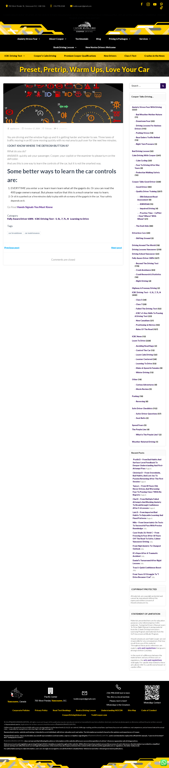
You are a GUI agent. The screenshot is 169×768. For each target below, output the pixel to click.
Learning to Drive (79, 218)
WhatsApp (148, 702)
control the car (143, 350)
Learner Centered (144, 359)
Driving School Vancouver (143, 254)
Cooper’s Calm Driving (45, 56)
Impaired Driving (147, 208)
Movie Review (142, 389)
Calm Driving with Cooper (144, 155)
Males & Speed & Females (147, 368)
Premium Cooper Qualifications (80, 56)
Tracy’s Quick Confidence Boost (147, 567)
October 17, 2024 (32, 128)
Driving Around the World (144, 245)
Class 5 (139, 300)
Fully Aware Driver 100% (20, 218)
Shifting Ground (143, 238)
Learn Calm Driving (144, 355)
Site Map (132, 710)
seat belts (140, 418)
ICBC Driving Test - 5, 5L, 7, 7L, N (52, 218)
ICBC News (137, 336)
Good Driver (141, 187)
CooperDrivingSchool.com (74, 715)
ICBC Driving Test (13, 56)
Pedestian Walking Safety (148, 172)
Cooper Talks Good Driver (144, 182)
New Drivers (110, 56)
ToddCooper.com (99, 715)
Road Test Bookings (62, 710)
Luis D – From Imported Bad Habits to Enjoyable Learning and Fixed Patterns (148, 515)
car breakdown (15, 233)
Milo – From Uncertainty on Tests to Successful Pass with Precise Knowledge (148, 525)
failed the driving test (146, 309)
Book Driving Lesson (63, 47)
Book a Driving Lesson (86, 710)
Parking (135, 396)
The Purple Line (139, 429)
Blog (98, 39)
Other (135, 379)
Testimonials (81, 39)
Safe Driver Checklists (142, 408)
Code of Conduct (149, 710)
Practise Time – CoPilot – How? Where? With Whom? (149, 216)
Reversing (140, 401)
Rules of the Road (144, 329)
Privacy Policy (41, 710)
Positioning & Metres (145, 325)
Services (143, 39)
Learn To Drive (138, 341)
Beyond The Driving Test (147, 263)
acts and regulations (146, 648)
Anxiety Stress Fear (27, 39)
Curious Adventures (145, 385)
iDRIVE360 (144, 204)
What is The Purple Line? (147, 434)
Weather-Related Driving (143, 442)
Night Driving (142, 281)
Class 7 (139, 304)
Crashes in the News (154, 56)
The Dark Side (142, 226)
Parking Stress (142, 133)
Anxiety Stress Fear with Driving (147, 107)
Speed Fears (137, 425)
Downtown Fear (143, 121)
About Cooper (56, 39)
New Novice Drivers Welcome (101, 47)
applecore (14, 128)
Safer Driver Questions (146, 414)
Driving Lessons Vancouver (144, 249)
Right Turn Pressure (145, 144)
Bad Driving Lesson (140, 151)
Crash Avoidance (143, 270)
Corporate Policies (21, 710)
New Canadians (143, 320)
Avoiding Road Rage (145, 346)
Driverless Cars (139, 233)
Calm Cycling (141, 160)
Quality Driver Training (146, 191)
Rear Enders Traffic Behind (148, 137)
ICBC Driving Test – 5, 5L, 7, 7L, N (146, 292)
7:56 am (48, 128)
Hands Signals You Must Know (35, 207)
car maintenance (32, 233)
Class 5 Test (130, 56)
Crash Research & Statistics (148, 274)
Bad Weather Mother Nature (149, 114)
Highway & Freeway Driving (144, 288)
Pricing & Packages (118, 39)
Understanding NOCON (112, 710)
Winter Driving (142, 372)
